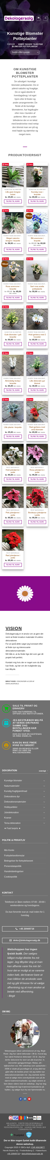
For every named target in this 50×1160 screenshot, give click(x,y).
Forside (11, 44)
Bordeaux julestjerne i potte (37, 514)
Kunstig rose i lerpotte (37, 193)
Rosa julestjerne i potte (37, 471)
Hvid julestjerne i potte (13, 471)
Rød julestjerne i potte (13, 556)
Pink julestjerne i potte (13, 514)
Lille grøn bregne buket (12, 193)
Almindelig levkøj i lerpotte (13, 382)
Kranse (7, 818)
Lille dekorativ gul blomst (37, 382)
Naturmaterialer (11, 786)
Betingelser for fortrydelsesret (18, 861)
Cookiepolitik (10, 877)
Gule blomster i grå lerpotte (12, 336)
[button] (38, 18)
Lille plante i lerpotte (13, 427)
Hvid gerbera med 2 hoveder (37, 336)
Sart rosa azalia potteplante (37, 287)
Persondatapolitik (12, 866)
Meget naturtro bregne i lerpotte (13, 239)
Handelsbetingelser (13, 871)
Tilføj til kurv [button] (13, 201)
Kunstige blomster (13, 780)
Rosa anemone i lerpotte (13, 287)
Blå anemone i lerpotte (37, 239)
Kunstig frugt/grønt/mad (15, 791)
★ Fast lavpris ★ (12, 828)
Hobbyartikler (10, 807)
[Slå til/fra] (44, 780)
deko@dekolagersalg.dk (32, 1154)
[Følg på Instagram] (25, 1099)
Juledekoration (11, 812)
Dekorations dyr (12, 796)
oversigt (42, 771)
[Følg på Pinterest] (29, 1099)
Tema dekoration (12, 823)
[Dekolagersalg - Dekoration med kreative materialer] (19, 18)
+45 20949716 (13, 1154)
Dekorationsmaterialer (15, 802)
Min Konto (9, 850)
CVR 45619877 (38, 1147)
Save (6, 164)
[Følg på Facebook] (21, 1099)
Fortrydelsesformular (14, 855)
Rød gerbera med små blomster (37, 428)
